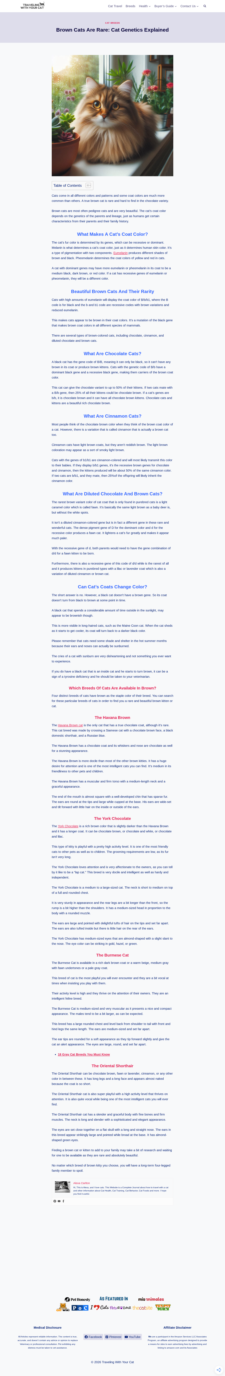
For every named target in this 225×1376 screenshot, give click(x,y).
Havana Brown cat (70, 725)
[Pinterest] (54, 1201)
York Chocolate (68, 826)
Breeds (130, 6)
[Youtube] (59, 1201)
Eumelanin (120, 253)
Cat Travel (115, 6)
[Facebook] (63, 1201)
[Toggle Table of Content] (86, 185)
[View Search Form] (205, 6)
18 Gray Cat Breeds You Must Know (84, 1054)
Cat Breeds (112, 23)
